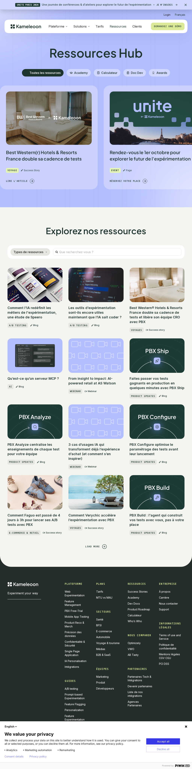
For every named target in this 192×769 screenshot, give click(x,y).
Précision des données (73, 634)
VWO (131, 649)
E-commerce (104, 631)
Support (164, 609)
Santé (99, 619)
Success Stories (138, 591)
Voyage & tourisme (108, 643)
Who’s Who (135, 621)
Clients (137, 26)
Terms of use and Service (170, 637)
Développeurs (105, 688)
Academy (133, 597)
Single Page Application (72, 653)
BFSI (99, 625)
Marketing (102, 676)
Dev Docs (134, 603)
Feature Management (73, 603)
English (9, 726)
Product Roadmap (139, 609)
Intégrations (72, 666)
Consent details (13, 756)
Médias (100, 649)
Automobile (103, 637)
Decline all (163, 749)
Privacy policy (38, 756)
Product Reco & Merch (74, 624)
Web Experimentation (75, 593)
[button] (180, 13)
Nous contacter (168, 603)
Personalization (74, 710)
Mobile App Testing (77, 616)
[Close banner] (185, 4)
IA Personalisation (75, 661)
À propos (164, 591)
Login (167, 14)
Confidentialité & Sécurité (75, 643)
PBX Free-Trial (74, 610)
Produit (100, 682)
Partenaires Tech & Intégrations (139, 678)
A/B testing (71, 688)
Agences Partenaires (135, 703)
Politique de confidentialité (167, 646)
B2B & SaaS (103, 654)
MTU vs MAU (104, 597)
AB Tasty (133, 654)
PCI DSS (164, 663)
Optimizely (134, 643)
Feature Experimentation (75, 717)
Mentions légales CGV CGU (169, 656)
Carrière (164, 597)
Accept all (163, 741)
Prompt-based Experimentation (75, 696)
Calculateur (135, 615)
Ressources (118, 26)
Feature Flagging (75, 704)
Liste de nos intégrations (135, 693)
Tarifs (100, 26)
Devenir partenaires (140, 686)
